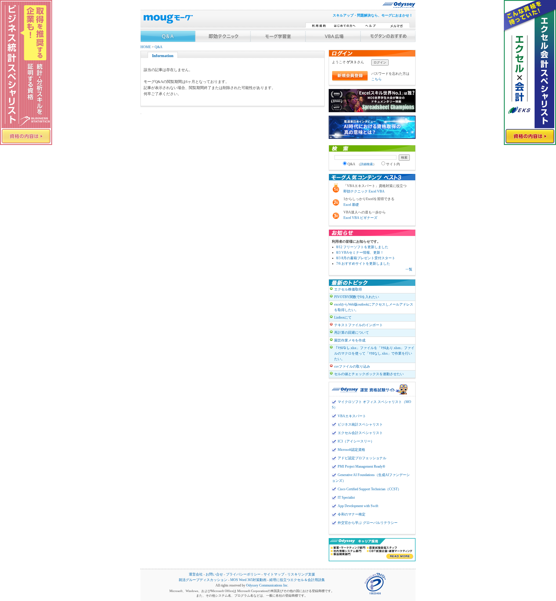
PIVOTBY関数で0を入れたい (356, 297)
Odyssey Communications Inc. (267, 585)
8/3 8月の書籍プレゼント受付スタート (365, 258)
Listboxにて (343, 317)
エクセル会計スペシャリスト (360, 433)
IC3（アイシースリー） (356, 441)
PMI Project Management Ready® (361, 466)
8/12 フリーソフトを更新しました (362, 247)
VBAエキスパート (352, 416)
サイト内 (393, 164)
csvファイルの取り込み (352, 366)
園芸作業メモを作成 (349, 340)
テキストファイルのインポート (358, 325)
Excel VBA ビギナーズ (360, 218)
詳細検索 (366, 164)
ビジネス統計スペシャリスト (360, 424)
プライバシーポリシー (243, 574)
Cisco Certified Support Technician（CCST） (369, 489)
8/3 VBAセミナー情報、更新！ (360, 252)
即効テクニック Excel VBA (364, 191)
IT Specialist (346, 497)
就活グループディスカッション (203, 580)
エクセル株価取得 (348, 289)
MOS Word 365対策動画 (248, 580)
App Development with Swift (358, 506)
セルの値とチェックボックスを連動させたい (369, 374)
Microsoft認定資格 (351, 450)
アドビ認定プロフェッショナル (362, 458)
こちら (376, 79)
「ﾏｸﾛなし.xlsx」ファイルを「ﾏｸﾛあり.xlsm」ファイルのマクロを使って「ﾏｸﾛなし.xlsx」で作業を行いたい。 (374, 353)
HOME (145, 47)
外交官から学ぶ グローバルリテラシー (368, 523)
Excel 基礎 (351, 205)
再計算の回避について (351, 333)
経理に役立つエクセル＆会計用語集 (297, 580)
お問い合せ (214, 574)
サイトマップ (274, 574)
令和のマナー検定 (351, 514)
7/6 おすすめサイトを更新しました (363, 264)
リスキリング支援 (301, 574)
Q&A (158, 47)
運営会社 (196, 574)
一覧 (408, 269)
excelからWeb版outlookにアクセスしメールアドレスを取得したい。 (373, 307)
